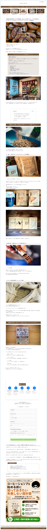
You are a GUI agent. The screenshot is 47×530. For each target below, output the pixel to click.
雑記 (32, 6)
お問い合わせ (15, 528)
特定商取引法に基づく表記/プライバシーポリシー (8, 528)
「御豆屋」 (11, 102)
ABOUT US (36, 6)
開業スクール (28, 6)
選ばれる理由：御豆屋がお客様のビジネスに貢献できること (22, 113)
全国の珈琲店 (11, 6)
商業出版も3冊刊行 (28, 348)
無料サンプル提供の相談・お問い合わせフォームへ (16, 72)
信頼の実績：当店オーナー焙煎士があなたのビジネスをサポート (22, 118)
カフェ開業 (22, 6)
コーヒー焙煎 (17, 6)
